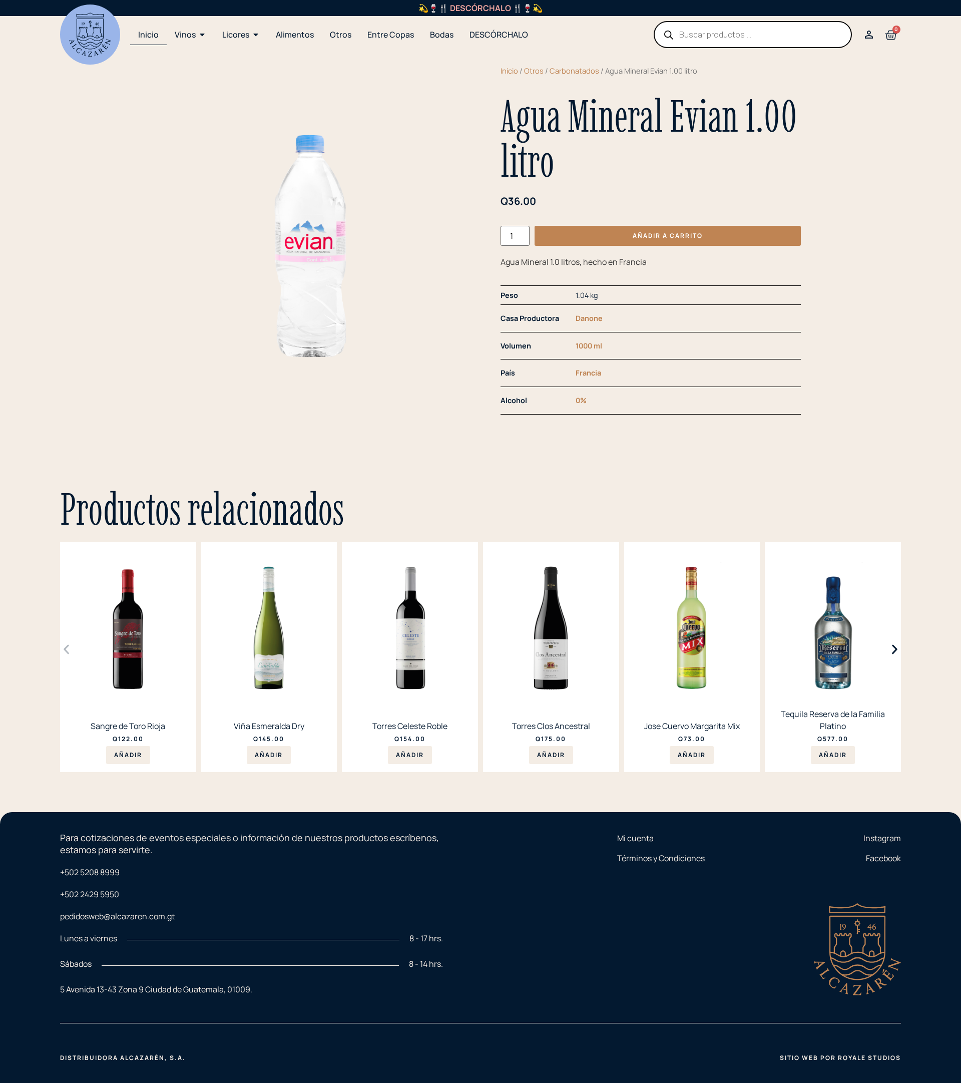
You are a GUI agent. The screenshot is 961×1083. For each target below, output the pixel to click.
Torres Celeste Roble (409, 726)
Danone (589, 318)
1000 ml (589, 345)
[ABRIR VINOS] (202, 35)
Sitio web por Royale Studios (840, 1057)
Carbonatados (574, 71)
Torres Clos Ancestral (551, 726)
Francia (588, 373)
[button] (66, 649)
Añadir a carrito (668, 235)
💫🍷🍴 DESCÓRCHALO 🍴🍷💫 (480, 8)
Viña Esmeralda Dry (269, 726)
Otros (534, 71)
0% (581, 400)
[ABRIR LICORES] (256, 35)
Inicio (509, 71)
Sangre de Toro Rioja (128, 726)
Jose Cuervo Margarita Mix (692, 726)
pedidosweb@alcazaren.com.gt (117, 916)
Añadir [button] (128, 755)
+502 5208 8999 (90, 872)
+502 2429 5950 (89, 894)
